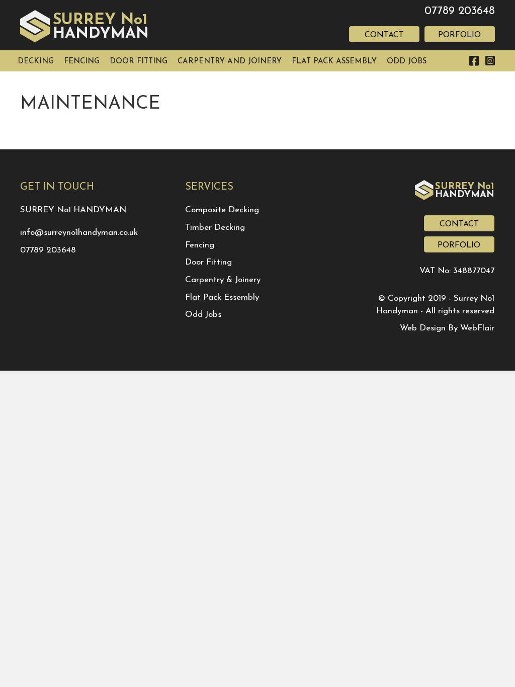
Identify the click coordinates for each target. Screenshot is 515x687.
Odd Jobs (203, 314)
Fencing (199, 245)
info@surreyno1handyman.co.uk (79, 232)
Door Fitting (208, 262)
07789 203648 (459, 11)
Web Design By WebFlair (447, 328)
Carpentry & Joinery (223, 280)
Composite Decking (222, 210)
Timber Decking (215, 227)
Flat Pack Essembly (222, 297)
